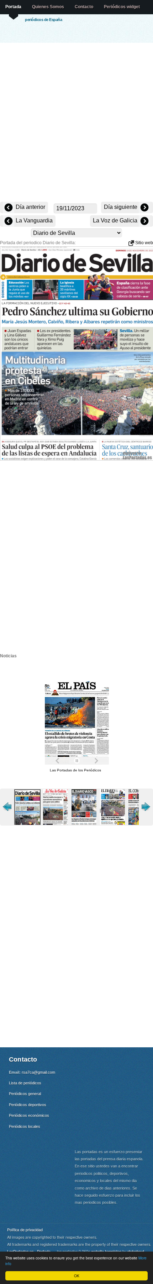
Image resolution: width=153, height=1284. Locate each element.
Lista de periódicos (25, 1083)
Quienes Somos (48, 6)
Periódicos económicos (29, 1115)
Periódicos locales (24, 1126)
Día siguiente (121, 207)
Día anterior (29, 207)
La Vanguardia (33, 220)
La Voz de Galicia (116, 220)
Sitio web (143, 242)
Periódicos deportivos (27, 1105)
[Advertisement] (76, 123)
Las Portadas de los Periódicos (75, 770)
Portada (13, 6)
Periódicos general (25, 1094)
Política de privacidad (25, 1229)
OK (76, 1275)
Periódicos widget (122, 6)
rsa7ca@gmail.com (38, 1072)
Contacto (84, 6)
